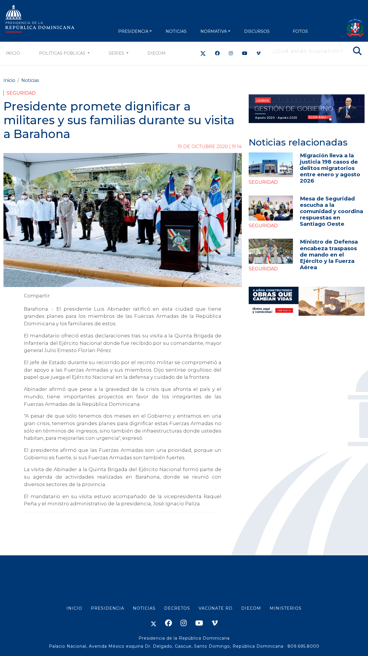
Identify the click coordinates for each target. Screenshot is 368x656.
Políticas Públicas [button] (63, 53)
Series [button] (117, 53)
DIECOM (156, 53)
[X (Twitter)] (203, 53)
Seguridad (21, 93)
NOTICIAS (176, 31)
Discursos (257, 31)
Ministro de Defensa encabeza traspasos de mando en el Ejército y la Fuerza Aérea (329, 254)
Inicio (13, 53)
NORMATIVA (213, 31)
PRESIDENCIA (133, 31)
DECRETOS (177, 608)
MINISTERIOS (286, 608)
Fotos (300, 31)
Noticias (30, 80)
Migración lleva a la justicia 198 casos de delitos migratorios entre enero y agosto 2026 (330, 168)
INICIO (74, 608)
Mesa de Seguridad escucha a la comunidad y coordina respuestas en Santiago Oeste (331, 211)
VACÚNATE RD (216, 608)
